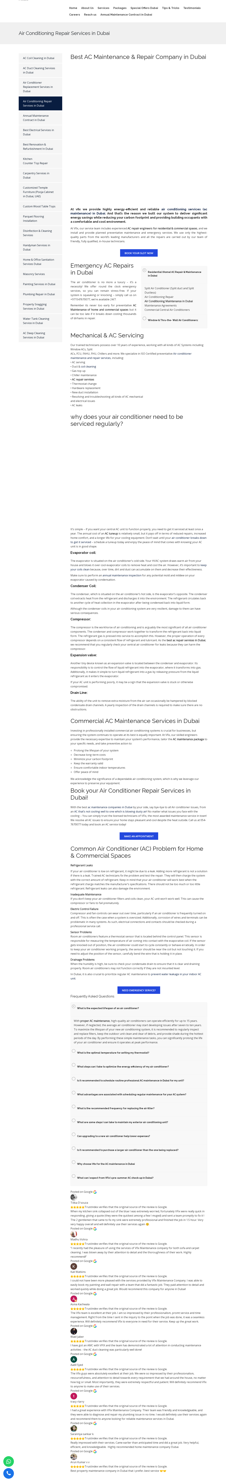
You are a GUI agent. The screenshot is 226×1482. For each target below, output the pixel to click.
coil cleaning (88, 366)
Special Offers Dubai (144, 8)
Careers (74, 14)
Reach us (90, 14)
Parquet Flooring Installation (33, 219)
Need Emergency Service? (139, 990)
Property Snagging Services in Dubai (35, 306)
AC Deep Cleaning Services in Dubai (34, 335)
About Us (87, 8)
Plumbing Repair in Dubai (39, 294)
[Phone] (8, 1473)
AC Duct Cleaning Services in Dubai (39, 70)
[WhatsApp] (8, 1461)
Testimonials (192, 8)
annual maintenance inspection (122, 575)
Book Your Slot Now (139, 253)
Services (103, 8)
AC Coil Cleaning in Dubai (38, 58)
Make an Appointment (139, 836)
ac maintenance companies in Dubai (110, 807)
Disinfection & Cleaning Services (37, 233)
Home (73, 8)
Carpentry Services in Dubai (36, 175)
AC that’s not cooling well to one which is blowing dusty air (110, 811)
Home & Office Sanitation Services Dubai (38, 262)
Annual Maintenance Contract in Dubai (126, 14)
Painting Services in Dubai (39, 284)
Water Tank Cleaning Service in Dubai (36, 321)
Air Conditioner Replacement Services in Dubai (38, 87)
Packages (120, 8)
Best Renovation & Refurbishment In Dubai (38, 147)
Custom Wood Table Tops (39, 206)
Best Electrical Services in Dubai (38, 132)
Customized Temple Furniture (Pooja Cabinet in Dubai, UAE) (38, 192)
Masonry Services (34, 274)
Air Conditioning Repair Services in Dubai (37, 103)
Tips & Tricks (170, 8)
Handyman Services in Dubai (36, 247)
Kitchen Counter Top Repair (35, 161)
